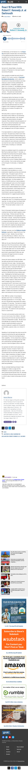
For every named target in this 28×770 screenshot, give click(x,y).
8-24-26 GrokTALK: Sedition (14, 681)
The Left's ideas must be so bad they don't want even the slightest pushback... (18, 553)
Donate (8, 754)
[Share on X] (3, 428)
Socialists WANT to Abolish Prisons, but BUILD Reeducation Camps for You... (18, 590)
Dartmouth (7, 434)
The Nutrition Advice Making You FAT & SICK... (18, 574)
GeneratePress (21, 761)
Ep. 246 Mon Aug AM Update (14, 652)
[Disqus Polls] (14, 456)
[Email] (13, 422)
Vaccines (22, 436)
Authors (8, 751)
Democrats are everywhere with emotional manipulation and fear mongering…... (17, 561)
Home (7, 746)
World (18, 751)
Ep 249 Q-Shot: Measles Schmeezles (14, 726)
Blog (5, 432)
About (7, 749)
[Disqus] (14, 492)
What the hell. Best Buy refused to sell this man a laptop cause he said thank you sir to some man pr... (18, 568)
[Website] (15, 422)
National (19, 749)
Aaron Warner (8, 16)
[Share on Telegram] (9, 428)
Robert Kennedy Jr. (14, 436)
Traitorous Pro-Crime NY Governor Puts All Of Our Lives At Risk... (18, 582)
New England (20, 746)
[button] (19, 1)
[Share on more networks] (13, 428)
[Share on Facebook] (6, 428)
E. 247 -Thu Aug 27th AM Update (14, 626)
